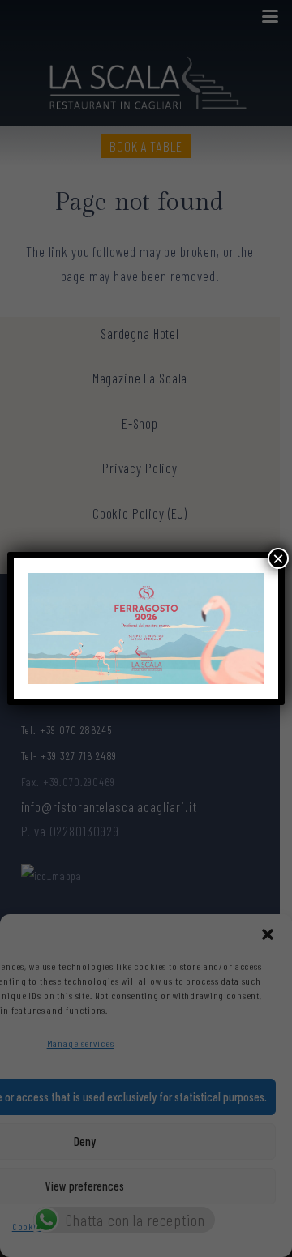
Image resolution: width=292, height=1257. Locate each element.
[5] (146, 628)
